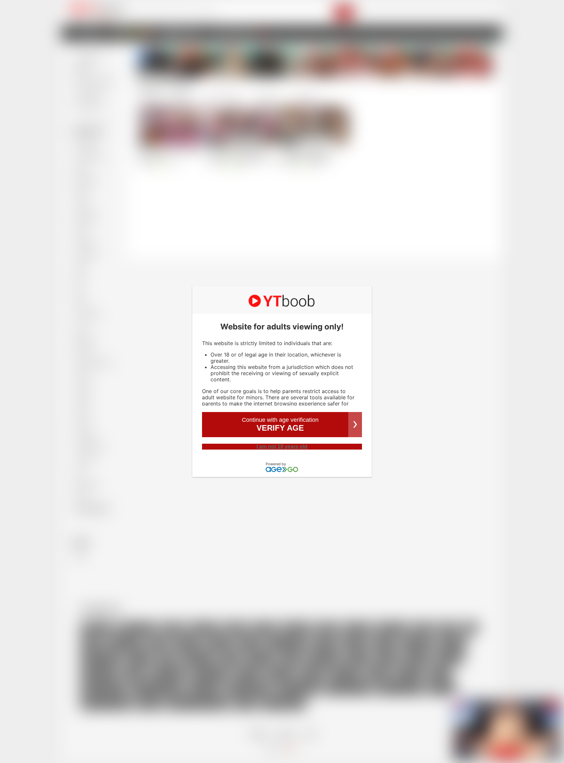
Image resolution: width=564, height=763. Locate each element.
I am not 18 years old (282, 446)
